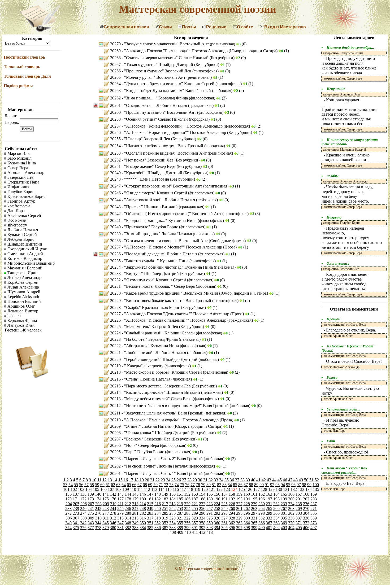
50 (306, 480)
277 (105, 513)
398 (247, 527)
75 (182, 484)
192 (232, 499)
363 (239, 523)
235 (299, 503)
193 (239, 499)
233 (284, 503)
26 (179, 480)
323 (195, 518)
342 (83, 523)
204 (69, 503)
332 (261, 518)
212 (128, 503)
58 (92, 484)
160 (247, 494)
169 (313, 494)
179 (135, 499)
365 (254, 523)
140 (98, 494)
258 (217, 508)
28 (189, 480)
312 (113, 518)
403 (284, 527)
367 (269, 523)
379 (105, 527)
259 (224, 508)
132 (294, 489)
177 (120, 499)
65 (129, 484)
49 (301, 480)
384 (143, 527)
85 (235, 484)
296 (247, 513)
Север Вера (17, 167)
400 (261, 527)
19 (142, 480)
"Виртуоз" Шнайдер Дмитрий (152, 273)
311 (106, 518)
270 (306, 508)
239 (76, 508)
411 (195, 532)
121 (212, 489)
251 (165, 508)
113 (154, 489)
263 (254, 508)
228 (247, 503)
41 (258, 480)
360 (217, 523)
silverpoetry (16, 225)
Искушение (336, 89)
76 (187, 484)
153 (195, 494)
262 (247, 508)
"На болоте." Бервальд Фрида (151, 339)
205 (76, 503)
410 (187, 532)
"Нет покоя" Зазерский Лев (149, 160)
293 (224, 513)
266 (276, 508)
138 (83, 494)
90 (261, 484)
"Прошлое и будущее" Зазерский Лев (158, 71)
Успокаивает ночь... (343, 409)
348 (128, 523)
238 (68, 508)
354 (172, 523)
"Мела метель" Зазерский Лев (151, 326)
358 (202, 523)
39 (248, 480)
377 (91, 527)
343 (91, 523)
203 (313, 499)
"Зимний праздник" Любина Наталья (158, 234)
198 (276, 499)
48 (295, 480)
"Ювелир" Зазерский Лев (147, 139)
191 (224, 499)
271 (313, 508)
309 (91, 518)
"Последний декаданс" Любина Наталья (161, 254)
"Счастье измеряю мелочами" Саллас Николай (167, 57)
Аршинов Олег (20, 306)
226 (232, 503)
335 (284, 518)
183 (165, 499)
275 (91, 513)
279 (120, 513)
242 (98, 508)
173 (91, 499)
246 (128, 508)
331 (254, 518)
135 (316, 489)
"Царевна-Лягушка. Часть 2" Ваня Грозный (164, 458)
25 (173, 480)
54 (70, 484)
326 (217, 518)
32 (211, 480)
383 (135, 527)
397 (239, 527)
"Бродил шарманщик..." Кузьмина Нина (161, 220)
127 (256, 489)
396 (232, 527)
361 (224, 523)
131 (286, 489)
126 (249, 489)
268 (291, 508)
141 (105, 494)
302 (291, 513)
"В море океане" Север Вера (150, 166)
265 (269, 508)
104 (88, 489)
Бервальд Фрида (21, 320)
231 (269, 503)
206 (83, 503)
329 (239, 518)
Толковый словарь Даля (27, 76)
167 (299, 494)
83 (224, 484)
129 (271, 489)
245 (120, 508)
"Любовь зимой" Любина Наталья (155, 352)
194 (247, 499)
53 (65, 484)
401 (269, 527)
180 (143, 499)
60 (102, 484)
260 (232, 508)
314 (128, 518)
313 (120, 518)
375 (76, 527)
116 (176, 489)
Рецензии (216, 27)
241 (91, 508)
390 (187, 527)
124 (234, 489)
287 (180, 513)
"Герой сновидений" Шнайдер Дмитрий (161, 359)
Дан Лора (15, 210)
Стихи (165, 27)
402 (276, 527)
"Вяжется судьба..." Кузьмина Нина (156, 261)
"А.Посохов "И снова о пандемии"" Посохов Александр (175, 320)
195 (254, 499)
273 (76, 513)
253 (180, 508)
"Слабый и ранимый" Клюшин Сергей (160, 333)
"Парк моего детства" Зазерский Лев (158, 386)
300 (276, 513)
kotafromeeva (18, 206)
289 (195, 513)
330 (247, 518)
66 (134, 484)
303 (299, 513)
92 (272, 484)
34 (221, 480)
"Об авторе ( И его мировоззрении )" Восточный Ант (173, 213)
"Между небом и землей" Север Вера (158, 398)
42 (264, 480)
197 (269, 499)
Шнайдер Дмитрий (24, 244)
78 (198, 484)
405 (299, 527)
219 (180, 503)
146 (143, 494)
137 (76, 494)
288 (187, 513)
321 (180, 518)
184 (172, 499)
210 (113, 503)
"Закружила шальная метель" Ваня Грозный (164, 413)
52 (317, 480)
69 (150, 484)
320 (172, 518)
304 (306, 513)
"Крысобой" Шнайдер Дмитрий (153, 173)
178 (128, 499)
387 (165, 527)
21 (152, 480)
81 (214, 484)
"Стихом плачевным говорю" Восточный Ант (166, 240)
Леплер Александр (23, 277)
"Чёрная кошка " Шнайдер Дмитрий (157, 432)
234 (291, 503)
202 (306, 499)
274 (83, 513)
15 (120, 480)
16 (126, 480)
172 (83, 499)
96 (293, 484)
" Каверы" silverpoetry (144, 366)
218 (172, 503)
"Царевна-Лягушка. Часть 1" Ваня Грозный (164, 473)
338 (306, 518)
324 (202, 518)
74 (177, 484)
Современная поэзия (126, 27)
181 (150, 499)
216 (157, 503)
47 (290, 480)
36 (232, 480)
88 (251, 484)
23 (163, 480)
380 (113, 527)
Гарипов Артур (20, 201)
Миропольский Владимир (30, 263)
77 (192, 484)
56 (81, 484)
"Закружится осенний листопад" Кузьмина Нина (169, 267)
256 (202, 508)
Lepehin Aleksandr (22, 296)
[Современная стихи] (40, 30)
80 (208, 484)
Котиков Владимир (24, 258)
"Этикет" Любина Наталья (149, 426)
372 (306, 523)
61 (108, 484)
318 (157, 518)
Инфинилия (17, 187)
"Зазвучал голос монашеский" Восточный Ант (167, 44)
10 (94, 480)
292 (217, 513)
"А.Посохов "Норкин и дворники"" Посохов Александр (175, 132)
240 (83, 508)
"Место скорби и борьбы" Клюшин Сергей (163, 372)
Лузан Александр (22, 287)
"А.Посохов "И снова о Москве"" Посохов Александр (173, 247)
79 (203, 484)
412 (202, 532)
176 (113, 499)
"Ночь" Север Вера (142, 445)
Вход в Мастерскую (284, 27)
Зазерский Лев (20, 177)
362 (232, 523)
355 (180, 523)
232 (276, 503)
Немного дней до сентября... (350, 48)
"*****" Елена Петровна (147, 179)
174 (98, 499)
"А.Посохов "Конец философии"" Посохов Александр (174, 126)
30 (200, 480)
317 (150, 518)
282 (143, 513)
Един (331, 441)
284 (157, 513)
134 (308, 489)
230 (261, 503)
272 (68, 513)
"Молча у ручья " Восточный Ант (155, 77)
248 (143, 508)
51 (311, 480)
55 (76, 484)
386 (157, 527)
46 (285, 480)
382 (128, 527)
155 (209, 494)
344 (98, 523)
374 (68, 527)
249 (150, 508)
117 (183, 489)
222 (202, 503)
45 (280, 480)
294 (232, 513)
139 (91, 494)
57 (86, 484)
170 (68, 499)
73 (171, 484)
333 (269, 518)
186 (187, 499)
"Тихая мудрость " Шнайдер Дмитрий (159, 64)
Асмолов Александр (25, 172)
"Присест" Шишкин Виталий (151, 206)
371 (299, 523)
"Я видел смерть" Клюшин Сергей (156, 193)
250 (157, 508)
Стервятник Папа (22, 182)
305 (313, 513)
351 (150, 523)
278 (113, 513)
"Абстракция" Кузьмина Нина (152, 345)
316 (143, 518)
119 (197, 489)
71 (161, 484)
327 (224, 518)
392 (202, 527)
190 (217, 499)
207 (91, 503)
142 (113, 494)
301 (284, 513)
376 (83, 527)
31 (205, 480)
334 (276, 518)
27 (184, 480)
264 (261, 508)
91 (267, 484)
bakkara (13, 315)
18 (136, 480)
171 (76, 499)
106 (103, 489)
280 (128, 513)
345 (105, 523)
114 (161, 489)
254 (187, 508)
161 (254, 494)
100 (316, 484)
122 (219, 489)
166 (291, 494)
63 (118, 484)
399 (254, 527)
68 (145, 484)
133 (301, 489)
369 (284, 523)
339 (313, 518)
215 (150, 503)
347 (120, 523)
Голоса (332, 377)
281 (135, 513)
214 (143, 503)
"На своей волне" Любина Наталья (156, 466)
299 (269, 513)
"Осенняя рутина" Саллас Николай (156, 119)
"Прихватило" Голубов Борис (151, 227)
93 (277, 484)
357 (195, 523)
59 (97, 484)
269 (299, 508)
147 (150, 494)
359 (209, 523)
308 (83, 518)
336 (291, 518)
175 (105, 499)
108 (118, 489)
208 (98, 503)
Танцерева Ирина (23, 272)
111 (140, 489)
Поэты (189, 27)
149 (165, 494)
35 (226, 480)
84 (230, 484)
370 (291, 523)
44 (274, 480)
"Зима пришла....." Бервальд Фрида (156, 98)
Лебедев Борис (20, 239)
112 (147, 489)
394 (217, 527)
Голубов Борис (20, 191)
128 (264, 489)
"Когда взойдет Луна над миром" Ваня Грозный (168, 90)
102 (74, 489)
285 (165, 513)
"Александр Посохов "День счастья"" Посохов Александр (177, 314)
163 (269, 494)
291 (209, 513)
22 (157, 480)
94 (283, 484)
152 (187, 494)
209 (106, 503)
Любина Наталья (22, 230)
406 (306, 527)
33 (216, 480)
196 (261, 499)
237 (313, 503)
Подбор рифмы (18, 86)
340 (68, 523)
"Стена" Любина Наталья (147, 379)
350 (143, 523)
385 (150, 527)
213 (135, 503)
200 (291, 499)
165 (284, 494)
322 (187, 518)
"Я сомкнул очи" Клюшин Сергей (155, 280)
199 (284, 499)
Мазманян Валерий (24, 268)
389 (180, 527)
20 (147, 480)
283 (150, 513)
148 (157, 494)
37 (237, 480)
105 (96, 489)
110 (133, 489)
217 (165, 503)
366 (261, 523)
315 (135, 518)
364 (247, 523)
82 (219, 484)
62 (113, 484)
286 (172, 513)
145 (135, 494)
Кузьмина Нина (21, 163)
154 (202, 494)
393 (209, 527)
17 (131, 480)
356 (187, 523)
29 (195, 480)
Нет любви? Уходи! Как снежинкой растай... (344, 470)
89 (256, 484)
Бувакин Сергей (21, 234)
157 (224, 494)
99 (309, 484)
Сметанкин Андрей (24, 253)
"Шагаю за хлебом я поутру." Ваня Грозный (164, 145)
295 (239, 513)
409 (180, 532)
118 (190, 489)
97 (299, 484)
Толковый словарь (22, 66)
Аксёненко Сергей (23, 215)
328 (232, 518)
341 (76, 523)
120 (204, 489)
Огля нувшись (338, 263)
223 (209, 503)
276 (98, 513)
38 (242, 480)
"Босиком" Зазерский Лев (148, 439)
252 (172, 508)
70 (155, 484)
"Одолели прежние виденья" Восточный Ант (166, 153)
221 (195, 503)
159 (239, 494)
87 (246, 484)
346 (113, 523)
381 (120, 527)
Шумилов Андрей (23, 292)
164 (276, 494)
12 (104, 480)
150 (172, 494)
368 (276, 523)
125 (242, 489)
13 (110, 480)
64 (124, 484)
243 (105, 508)
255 (195, 508)
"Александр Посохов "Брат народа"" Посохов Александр (176, 51)
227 (239, 503)
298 (261, 513)
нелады (333, 176)
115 (169, 489)
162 (261, 494)
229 (254, 503)
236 (306, 503)
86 (240, 484)
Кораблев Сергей (22, 282)
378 (98, 527)
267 (284, 508)
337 (299, 518)
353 (165, 523)
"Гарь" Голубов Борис (144, 451)
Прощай (333, 319)
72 (166, 484)
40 (253, 480)
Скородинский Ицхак (26, 249)
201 (299, 499)
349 (135, 523)
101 (66, 489)
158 (232, 494)
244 (113, 508)
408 (173, 532)
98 (304, 484)
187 (195, 499)
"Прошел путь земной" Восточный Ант (160, 112)
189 (209, 499)
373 (313, 523)
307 (76, 518)
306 (69, 518)
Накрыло (334, 217)
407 (313, 527)
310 (98, 518)
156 (217, 494)
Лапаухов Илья (20, 325)
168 (306, 494)
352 (157, 523)
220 (187, 503)
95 (288, 484)
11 (99, 480)
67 (139, 484)
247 (135, 508)
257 (209, 508)
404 (291, 527)
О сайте (245, 27)
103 (81, 489)
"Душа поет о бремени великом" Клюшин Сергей (169, 83)
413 (209, 532)
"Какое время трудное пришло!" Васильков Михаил (171, 293)
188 (202, 499)
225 (224, 503)
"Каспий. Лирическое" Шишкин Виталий (162, 392)
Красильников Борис (25, 196)
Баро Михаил (19, 158)
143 (120, 494)
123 (227, 489)
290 (202, 513)
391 (195, 527)
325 (209, 518)
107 (111, 489)
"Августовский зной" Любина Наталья (160, 200)
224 (217, 503)
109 (126, 489)
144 (128, 494)
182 (157, 499)
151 (180, 494)
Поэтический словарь (24, 57)
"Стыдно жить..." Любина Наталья (156, 105)
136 (68, 494)
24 (168, 480)
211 (121, 503)
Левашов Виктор (22, 311)
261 (239, 508)
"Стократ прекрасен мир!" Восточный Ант (163, 186)
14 (115, 480)
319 (165, 518)
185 (180, 499)
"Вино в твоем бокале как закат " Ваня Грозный (168, 300)
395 (224, 527)
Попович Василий (23, 301)
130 (279, 489)
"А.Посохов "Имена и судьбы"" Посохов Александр (172, 420)
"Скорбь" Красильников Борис (152, 307)
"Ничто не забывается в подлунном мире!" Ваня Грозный (177, 405)
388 (172, 527)
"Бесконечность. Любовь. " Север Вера (160, 286)
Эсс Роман (16, 220)
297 (254, 513)
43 (269, 480)
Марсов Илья (18, 153)
